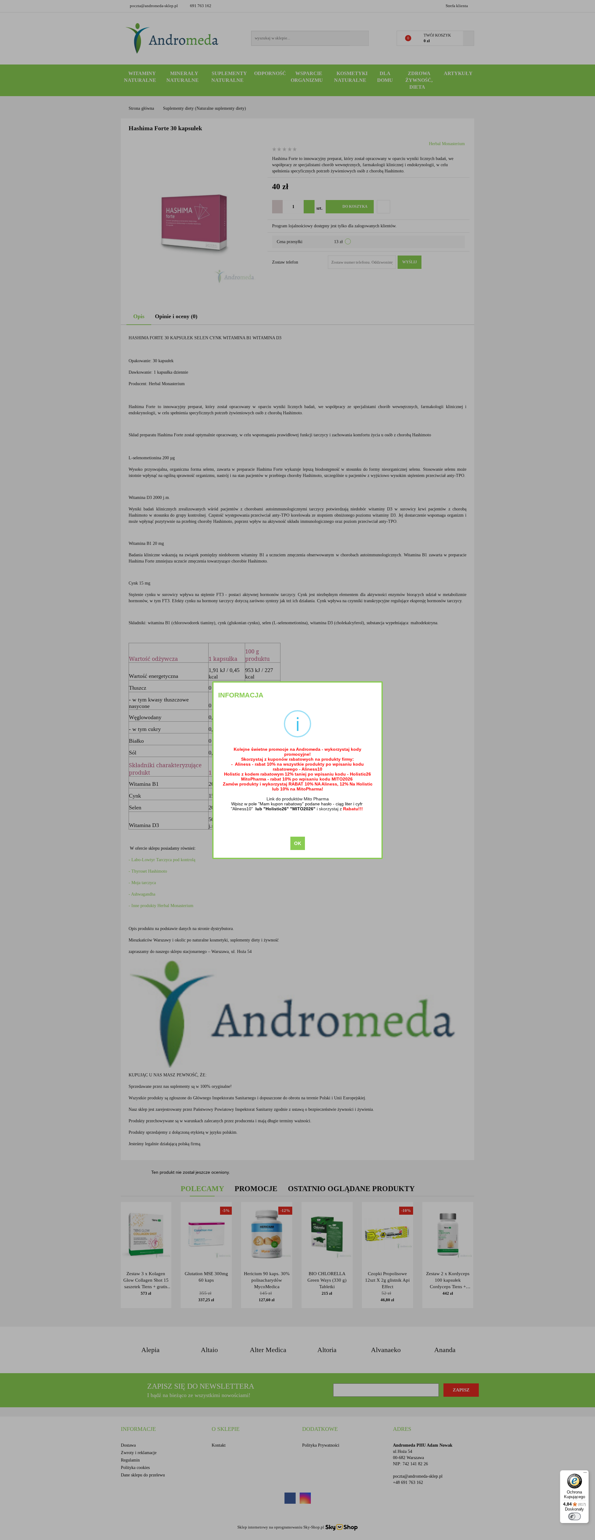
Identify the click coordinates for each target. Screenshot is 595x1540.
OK (297, 843)
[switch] (574, 1516)
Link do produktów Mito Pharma (298, 798)
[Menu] (585, 1474)
